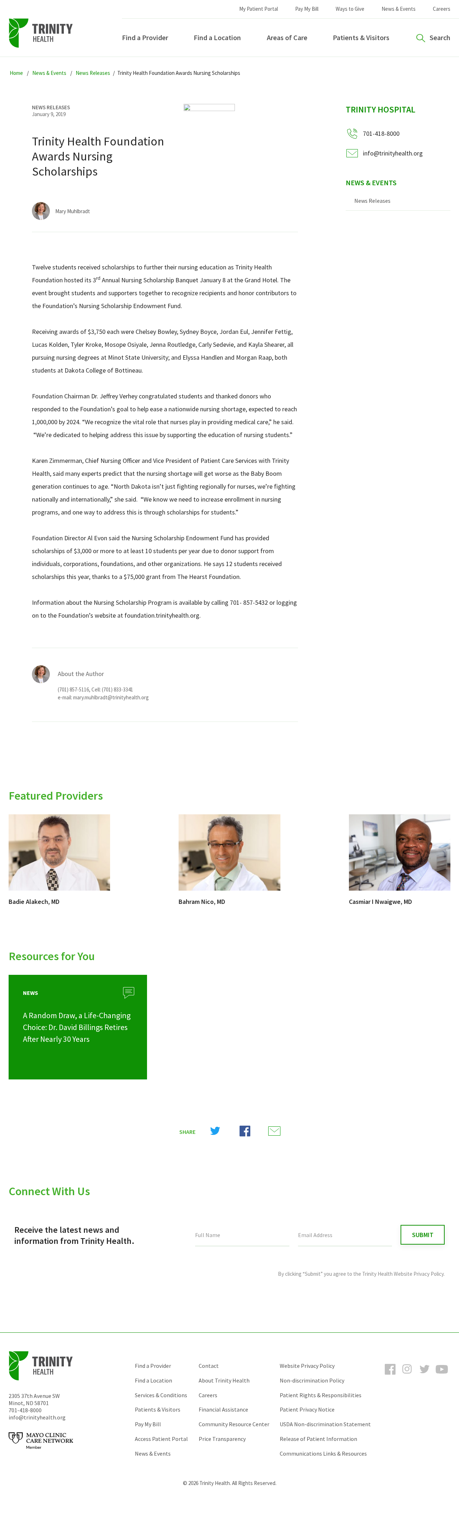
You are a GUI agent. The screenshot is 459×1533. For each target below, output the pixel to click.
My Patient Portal (258, 8)
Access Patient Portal (161, 1438)
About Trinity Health (224, 1380)
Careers (441, 8)
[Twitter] (424, 1375)
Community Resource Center (234, 1424)
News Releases (372, 200)
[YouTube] (441, 1375)
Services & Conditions (161, 1395)
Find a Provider (145, 37)
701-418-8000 (25, 1410)
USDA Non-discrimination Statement (325, 1424)
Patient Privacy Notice (307, 1409)
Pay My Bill (306, 8)
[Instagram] (407, 1375)
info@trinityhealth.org (393, 153)
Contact (209, 1365)
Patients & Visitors (361, 37)
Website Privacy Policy (307, 1365)
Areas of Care (287, 37)
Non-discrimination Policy (312, 1380)
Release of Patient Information (318, 1438)
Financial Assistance (223, 1409)
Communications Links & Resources (323, 1453)
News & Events (399, 8)
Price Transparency (222, 1438)
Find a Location (217, 37)
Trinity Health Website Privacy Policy (403, 1273)
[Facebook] (390, 1375)
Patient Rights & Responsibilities (320, 1395)
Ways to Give (350, 8)
